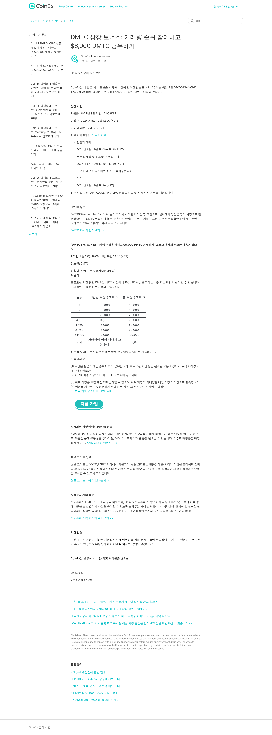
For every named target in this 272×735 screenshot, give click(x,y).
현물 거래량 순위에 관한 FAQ (93, 391)
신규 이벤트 (70, 20)
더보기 (33, 234)
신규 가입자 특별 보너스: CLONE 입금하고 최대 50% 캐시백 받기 (46, 222)
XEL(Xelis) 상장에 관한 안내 (88, 672)
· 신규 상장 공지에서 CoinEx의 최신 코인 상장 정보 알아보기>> (110, 609)
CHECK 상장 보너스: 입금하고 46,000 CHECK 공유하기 (47, 150)
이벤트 (55, 20)
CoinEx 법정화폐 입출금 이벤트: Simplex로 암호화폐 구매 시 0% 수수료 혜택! (46, 90)
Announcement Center (91, 6)
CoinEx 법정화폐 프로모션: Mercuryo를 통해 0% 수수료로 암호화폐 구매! (46, 132)
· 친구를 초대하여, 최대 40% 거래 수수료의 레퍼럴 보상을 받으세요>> (114, 601)
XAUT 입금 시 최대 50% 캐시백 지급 (45, 166)
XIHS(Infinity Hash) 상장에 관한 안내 (94, 693)
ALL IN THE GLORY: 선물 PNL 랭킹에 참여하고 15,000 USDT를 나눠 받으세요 (47, 50)
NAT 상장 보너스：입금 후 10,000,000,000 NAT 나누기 (47, 70)
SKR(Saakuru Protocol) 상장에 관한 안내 (96, 700)
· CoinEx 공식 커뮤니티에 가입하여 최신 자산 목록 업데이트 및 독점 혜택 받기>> (121, 616)
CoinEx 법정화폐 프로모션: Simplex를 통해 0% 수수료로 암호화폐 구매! (46, 182)
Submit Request (119, 6)
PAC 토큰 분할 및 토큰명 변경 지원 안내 (95, 686)
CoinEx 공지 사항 (38, 20)
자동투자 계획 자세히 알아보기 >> (92, 518)
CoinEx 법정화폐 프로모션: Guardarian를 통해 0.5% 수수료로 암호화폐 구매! (46, 112)
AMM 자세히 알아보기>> (102, 442)
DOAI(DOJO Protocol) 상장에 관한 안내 (95, 679)
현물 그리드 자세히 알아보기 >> (91, 480)
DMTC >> (87, 230)
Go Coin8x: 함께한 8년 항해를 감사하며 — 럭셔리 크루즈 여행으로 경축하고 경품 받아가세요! (47, 202)
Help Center (66, 6)
